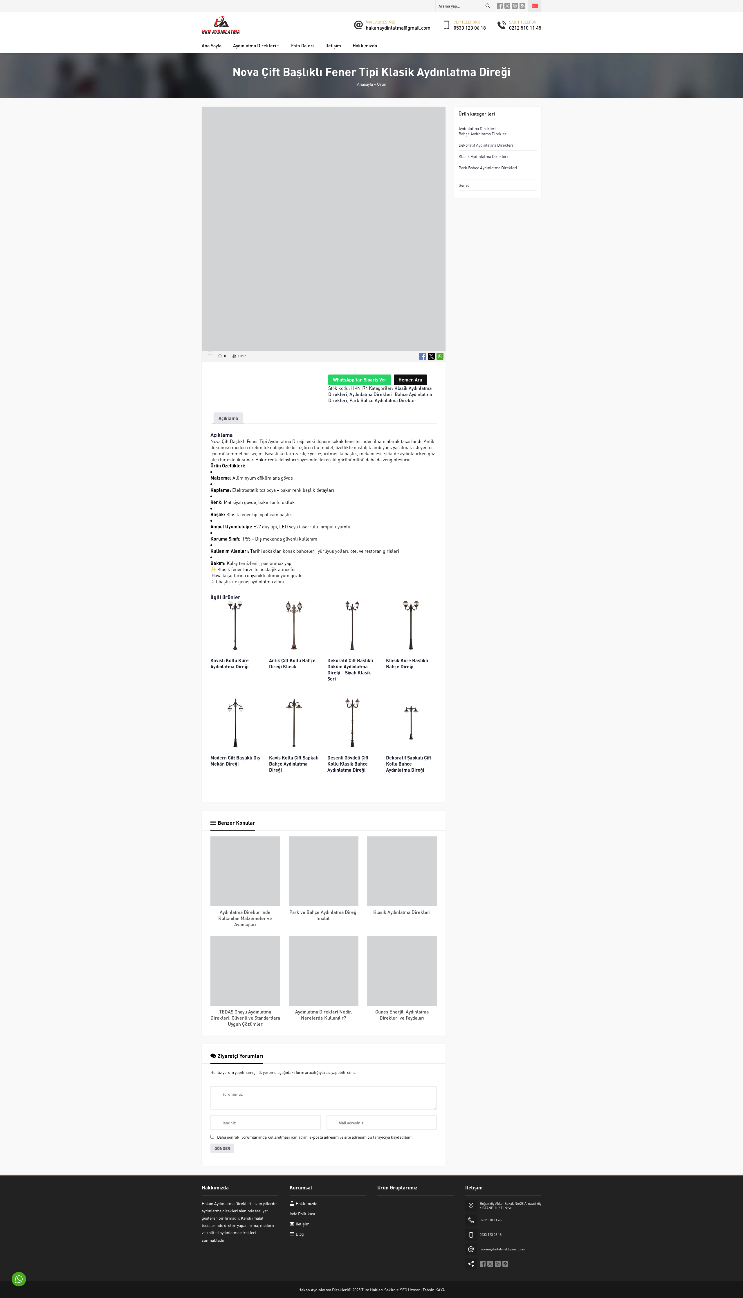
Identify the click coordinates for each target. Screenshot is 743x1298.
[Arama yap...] (488, 6)
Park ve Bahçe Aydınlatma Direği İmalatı (323, 915)
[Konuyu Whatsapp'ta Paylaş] (440, 356)
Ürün (381, 84)
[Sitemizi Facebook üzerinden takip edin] (500, 6)
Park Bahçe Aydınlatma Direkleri (383, 400)
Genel (464, 185)
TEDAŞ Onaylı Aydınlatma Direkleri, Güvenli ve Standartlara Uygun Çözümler (245, 1018)
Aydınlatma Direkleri (370, 394)
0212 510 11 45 (525, 27)
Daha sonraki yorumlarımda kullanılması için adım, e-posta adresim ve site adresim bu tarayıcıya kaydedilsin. (315, 1136)
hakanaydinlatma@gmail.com (398, 27)
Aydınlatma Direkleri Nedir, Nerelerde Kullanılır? (323, 1015)
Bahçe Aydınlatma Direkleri (483, 133)
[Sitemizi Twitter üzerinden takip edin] (507, 6)
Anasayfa (365, 84)
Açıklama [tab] (228, 418)
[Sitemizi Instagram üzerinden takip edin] (515, 6)
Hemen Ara (410, 380)
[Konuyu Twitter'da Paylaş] (431, 356)
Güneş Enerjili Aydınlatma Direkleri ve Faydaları (402, 1015)
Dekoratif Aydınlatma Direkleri (486, 144)
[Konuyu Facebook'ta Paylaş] (422, 356)
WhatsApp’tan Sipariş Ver (359, 380)
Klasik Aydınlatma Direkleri (401, 912)
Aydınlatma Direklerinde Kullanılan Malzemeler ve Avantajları (245, 918)
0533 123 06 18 (470, 27)
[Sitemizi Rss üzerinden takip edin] (522, 6)
